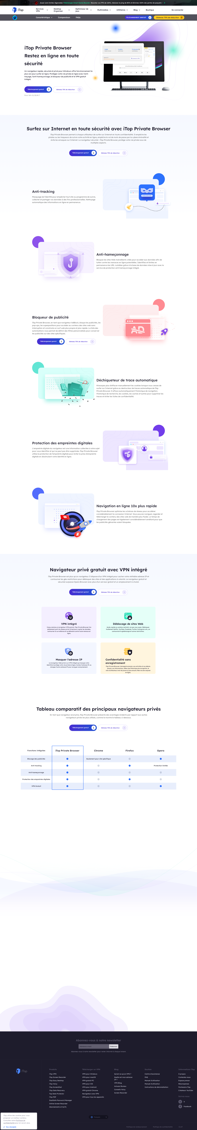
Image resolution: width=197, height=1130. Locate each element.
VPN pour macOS (89, 1077)
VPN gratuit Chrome (90, 1090)
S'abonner (113, 1046)
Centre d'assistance (152, 1074)
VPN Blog (118, 1083)
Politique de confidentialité (162, 1127)
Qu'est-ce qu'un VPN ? (122, 1074)
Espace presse (184, 1081)
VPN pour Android (89, 1087)
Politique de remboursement (136, 1127)
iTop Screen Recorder (57, 1077)
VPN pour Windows (89, 1074)
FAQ (146, 1077)
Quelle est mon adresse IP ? (123, 1078)
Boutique (150, 10)
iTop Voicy (53, 1084)
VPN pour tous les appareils (93, 1097)
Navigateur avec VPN (90, 1094)
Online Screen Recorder (58, 1104)
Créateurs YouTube (185, 1090)
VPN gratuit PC (88, 1081)
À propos (182, 1074)
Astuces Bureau (120, 1086)
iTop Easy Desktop (56, 1081)
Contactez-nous (184, 1077)
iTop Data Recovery (57, 1090)
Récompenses (183, 1084)
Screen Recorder (120, 1093)
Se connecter (177, 10)
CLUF (181, 1127)
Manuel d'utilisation (152, 1081)
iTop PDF (52, 1097)
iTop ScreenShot (55, 1087)
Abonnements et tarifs (57, 1107)
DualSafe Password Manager (60, 1100)
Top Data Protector (56, 1094)
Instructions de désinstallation (156, 1087)
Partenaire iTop (184, 1087)
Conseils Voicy (119, 1089)
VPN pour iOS (87, 1084)
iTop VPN (52, 1074)
